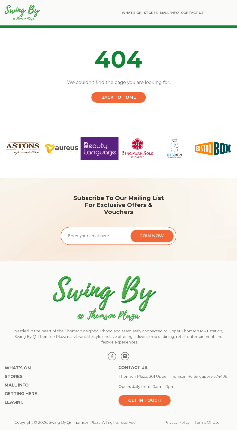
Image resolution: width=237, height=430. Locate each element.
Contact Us (192, 13)
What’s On (132, 13)
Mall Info (169, 13)
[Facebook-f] (112, 356)
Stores (151, 13)
